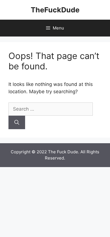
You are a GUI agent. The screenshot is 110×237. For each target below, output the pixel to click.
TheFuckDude (55, 10)
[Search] (16, 122)
